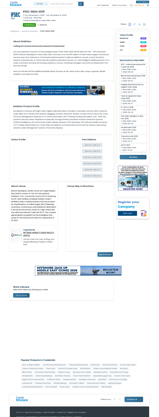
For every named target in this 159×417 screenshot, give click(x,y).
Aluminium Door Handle (82, 372)
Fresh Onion (50, 368)
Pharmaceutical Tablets (96, 383)
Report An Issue (105, 254)
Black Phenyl (27, 372)
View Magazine (142, 2)
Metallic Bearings (60, 383)
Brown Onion (65, 387)
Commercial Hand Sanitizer (45, 372)
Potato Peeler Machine (81, 376)
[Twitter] (120, 399)
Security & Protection (30, 31)
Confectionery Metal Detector (54, 365)
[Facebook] (115, 399)
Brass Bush (102, 379)
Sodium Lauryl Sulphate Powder (105, 368)
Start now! (127, 213)
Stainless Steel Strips (43, 383)
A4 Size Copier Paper (128, 365)
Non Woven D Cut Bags (118, 379)
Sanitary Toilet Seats (122, 376)
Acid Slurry (124, 368)
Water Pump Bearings (44, 376)
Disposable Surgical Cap (102, 376)
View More (133, 157)
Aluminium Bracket (110, 365)
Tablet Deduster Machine (78, 365)
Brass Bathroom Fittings (119, 372)
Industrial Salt (27, 383)
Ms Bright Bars (27, 376)
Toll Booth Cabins (53, 379)
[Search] (81, 4)
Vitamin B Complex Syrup (67, 368)
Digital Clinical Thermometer (33, 379)
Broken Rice (95, 365)
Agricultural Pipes (114, 383)
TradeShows (14, 31)
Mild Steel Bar (107, 387)
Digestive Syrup (64, 372)
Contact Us (61, 412)
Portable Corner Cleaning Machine (86, 387)
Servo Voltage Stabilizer (31, 365)
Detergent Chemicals (87, 379)
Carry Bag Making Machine (32, 387)
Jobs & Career (49, 412)
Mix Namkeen (85, 368)
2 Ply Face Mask (51, 387)
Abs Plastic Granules (62, 376)
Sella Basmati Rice (100, 372)
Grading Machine (69, 379)
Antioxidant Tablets (76, 383)
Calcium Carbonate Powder (32, 368)
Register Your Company (77, 412)
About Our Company (33, 412)
